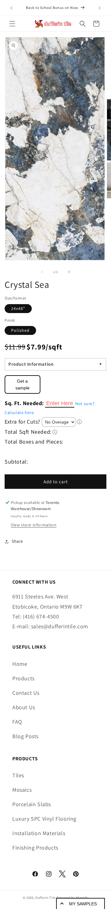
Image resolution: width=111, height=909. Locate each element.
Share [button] (17, 541)
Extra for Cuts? (22, 421)
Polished (20, 330)
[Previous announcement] (11, 8)
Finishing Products (35, 847)
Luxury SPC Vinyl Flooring (44, 818)
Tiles (18, 775)
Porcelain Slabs (31, 804)
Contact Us (25, 692)
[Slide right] (69, 272)
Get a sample (22, 384)
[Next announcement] (99, 8)
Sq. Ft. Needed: (24, 403)
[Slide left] (42, 272)
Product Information (31, 364)
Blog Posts (25, 736)
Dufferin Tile (45, 897)
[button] (12, 23)
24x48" (18, 308)
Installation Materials (38, 833)
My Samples (83, 903)
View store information (33, 525)
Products (23, 678)
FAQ (17, 721)
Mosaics (21, 789)
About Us (23, 707)
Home (19, 663)
